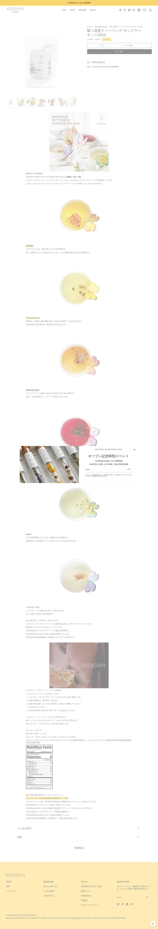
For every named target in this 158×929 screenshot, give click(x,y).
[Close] (134, 449)
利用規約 (94, 476)
